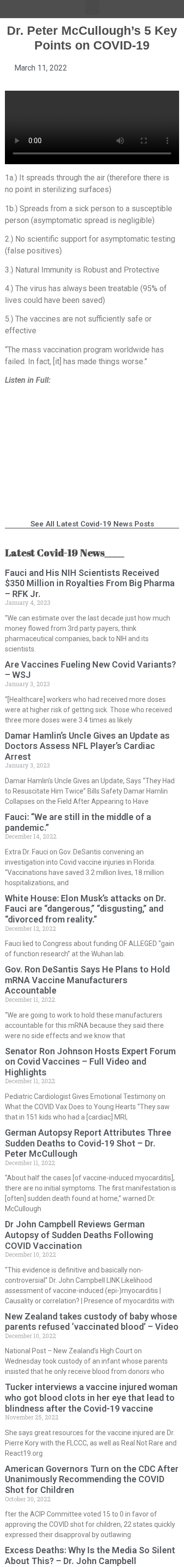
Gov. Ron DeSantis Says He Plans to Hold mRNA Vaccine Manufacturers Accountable (87, 979)
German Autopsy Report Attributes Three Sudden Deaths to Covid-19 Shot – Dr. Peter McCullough (88, 1143)
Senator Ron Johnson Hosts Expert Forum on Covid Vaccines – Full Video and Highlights (90, 1061)
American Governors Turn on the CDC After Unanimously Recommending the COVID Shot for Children (92, 1479)
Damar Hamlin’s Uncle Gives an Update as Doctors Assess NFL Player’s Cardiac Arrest (87, 746)
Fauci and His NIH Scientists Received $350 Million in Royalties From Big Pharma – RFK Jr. (90, 583)
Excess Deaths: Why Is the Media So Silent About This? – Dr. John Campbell (90, 1555)
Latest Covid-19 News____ (64, 552)
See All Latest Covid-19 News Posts (92, 524)
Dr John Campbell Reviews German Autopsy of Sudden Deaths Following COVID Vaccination (79, 1234)
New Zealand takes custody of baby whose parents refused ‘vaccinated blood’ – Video (92, 1321)
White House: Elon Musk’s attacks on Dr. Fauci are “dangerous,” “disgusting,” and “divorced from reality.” (85, 908)
